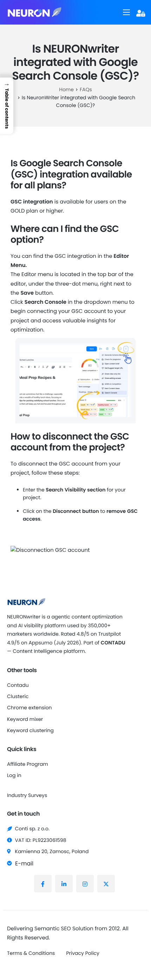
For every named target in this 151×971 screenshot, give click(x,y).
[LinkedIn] (64, 883)
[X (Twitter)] (106, 883)
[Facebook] (43, 883)
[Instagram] (85, 883)
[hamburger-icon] (126, 12)
